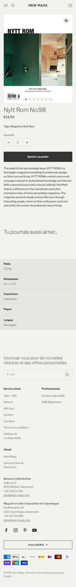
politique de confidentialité (12, 435)
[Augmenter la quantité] (27, 142)
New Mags (10, 456)
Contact (8, 414)
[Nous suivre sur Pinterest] (25, 530)
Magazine (16, 126)
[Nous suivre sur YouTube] (34, 530)
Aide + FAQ (10, 395)
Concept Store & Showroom (13, 465)
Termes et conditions (16, 427)
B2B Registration (52, 402)
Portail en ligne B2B (53, 395)
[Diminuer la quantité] (8, 142)
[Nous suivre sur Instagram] (15, 530)
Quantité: (9, 135)
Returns (8, 402)
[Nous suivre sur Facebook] (6, 530)
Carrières (9, 421)
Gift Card (9, 408)
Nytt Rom (28, 126)
